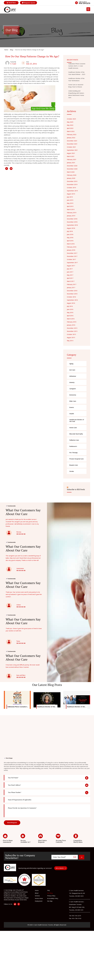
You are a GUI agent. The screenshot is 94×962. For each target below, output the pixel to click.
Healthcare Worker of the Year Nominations (76, 79)
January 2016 (71, 325)
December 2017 (72, 253)
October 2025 (71, 119)
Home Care (73, 427)
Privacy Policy (51, 896)
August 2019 (71, 194)
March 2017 (70, 281)
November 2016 (72, 294)
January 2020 (71, 178)
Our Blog (50, 893)
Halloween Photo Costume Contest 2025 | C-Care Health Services (76, 66)
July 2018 (70, 231)
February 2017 (71, 284)
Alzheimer (72, 376)
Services (37, 896)
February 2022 (71, 134)
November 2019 (72, 184)
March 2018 (70, 244)
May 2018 (70, 237)
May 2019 (70, 203)
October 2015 (71, 334)
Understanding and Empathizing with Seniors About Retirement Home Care (76, 94)
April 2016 (70, 316)
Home (6, 49)
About (36, 893)
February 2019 (71, 212)
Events (71, 407)
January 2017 (71, 287)
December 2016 (72, 291)
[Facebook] (6, 168)
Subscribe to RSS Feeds (76, 489)
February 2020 (71, 175)
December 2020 (72, 166)
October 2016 (71, 297)
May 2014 (70, 340)
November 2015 (72, 331)
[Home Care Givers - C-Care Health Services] (10, 9)
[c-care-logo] (10, 867)
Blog (11, 49)
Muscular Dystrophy (76, 434)
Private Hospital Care (76, 459)
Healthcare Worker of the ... (47, 707)
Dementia (72, 395)
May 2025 (70, 122)
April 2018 (70, 241)
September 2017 (72, 262)
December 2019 (72, 181)
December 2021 (72, 141)
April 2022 (70, 128)
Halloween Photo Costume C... (18, 707)
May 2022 (70, 125)
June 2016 (70, 309)
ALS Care (72, 370)
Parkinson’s (73, 446)
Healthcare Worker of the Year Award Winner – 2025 (76, 73)
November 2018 (72, 222)
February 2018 (71, 247)
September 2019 (72, 191)
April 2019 (70, 206)
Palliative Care (74, 440)
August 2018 (71, 228)
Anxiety (71, 382)
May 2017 (70, 275)
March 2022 (70, 131)
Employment (38, 901)
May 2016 (70, 312)
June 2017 (70, 272)
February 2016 (71, 322)
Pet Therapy (73, 452)
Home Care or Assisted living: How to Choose (75, 86)
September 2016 (72, 300)
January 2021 (71, 162)
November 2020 (72, 169)
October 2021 (71, 147)
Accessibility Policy (52, 898)
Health (71, 414)
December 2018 (72, 219)
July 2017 (70, 269)
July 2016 (70, 306)
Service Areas (39, 898)
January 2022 (71, 138)
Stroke (71, 471)
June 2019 (70, 200)
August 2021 (71, 153)
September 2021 (72, 150)
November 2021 (72, 144)
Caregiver (72, 389)
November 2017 (72, 256)
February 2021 (71, 159)
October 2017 (71, 259)
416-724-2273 (76, 916)
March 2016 (70, 319)
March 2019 (70, 209)
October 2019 (71, 187)
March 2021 (70, 156)
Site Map (49, 901)
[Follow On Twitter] (11, 168)
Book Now (12, 3)
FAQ (48, 890)
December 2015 (72, 328)
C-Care (13, 64)
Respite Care (73, 465)
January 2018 (71, 250)
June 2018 (70, 234)
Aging (71, 364)
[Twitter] (15, 904)
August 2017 (71, 266)
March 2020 (70, 172)
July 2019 (70, 197)
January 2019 (71, 216)
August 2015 (71, 337)
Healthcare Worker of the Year (76, 420)
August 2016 (71, 303)
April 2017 (70, 278)
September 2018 (72, 225)
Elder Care (72, 401)
